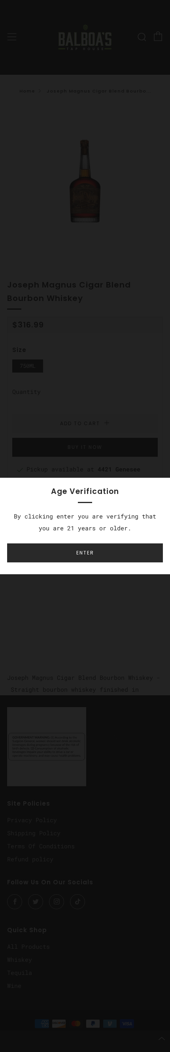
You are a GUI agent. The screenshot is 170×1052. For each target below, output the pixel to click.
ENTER (85, 552)
